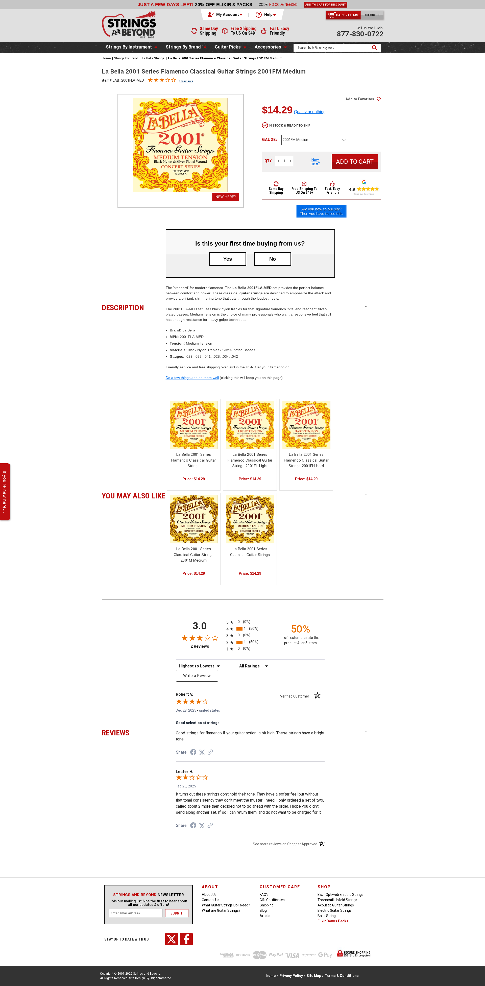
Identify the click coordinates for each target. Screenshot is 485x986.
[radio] (250, 622)
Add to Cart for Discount (325, 4)
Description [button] (134, 307)
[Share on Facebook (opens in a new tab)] (193, 753)
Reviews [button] (134, 732)
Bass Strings (327, 916)
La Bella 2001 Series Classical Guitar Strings (250, 552)
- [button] (366, 306)
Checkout (372, 15)
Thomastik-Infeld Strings (337, 900)
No (272, 259)
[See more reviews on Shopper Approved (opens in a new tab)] (210, 753)
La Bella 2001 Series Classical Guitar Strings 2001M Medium (194, 555)
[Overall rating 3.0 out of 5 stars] (162, 81)
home (271, 976)
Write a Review (197, 675)
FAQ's (264, 895)
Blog (263, 910)
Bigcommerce (161, 978)
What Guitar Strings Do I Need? (226, 905)
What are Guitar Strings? (221, 910)
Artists (265, 916)
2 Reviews (186, 81)
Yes (227, 259)
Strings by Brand (183, 47)
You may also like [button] (134, 495)
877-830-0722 (360, 34)
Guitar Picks (228, 47)
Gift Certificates (272, 900)
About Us (209, 895)
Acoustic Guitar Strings (336, 905)
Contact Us (210, 900)
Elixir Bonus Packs (333, 921)
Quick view (194, 425)
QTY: (268, 160)
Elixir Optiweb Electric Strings (340, 895)
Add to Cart (250, 429)
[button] (225, 14)
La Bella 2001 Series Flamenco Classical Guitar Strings (193, 460)
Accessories (268, 47)
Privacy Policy (291, 976)
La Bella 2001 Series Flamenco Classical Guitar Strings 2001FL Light (250, 460)
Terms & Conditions (342, 976)
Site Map (313, 976)
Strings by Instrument (129, 47)
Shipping (267, 905)
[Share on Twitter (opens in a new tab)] (202, 752)
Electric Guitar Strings (335, 910)
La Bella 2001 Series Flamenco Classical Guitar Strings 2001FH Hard (306, 460)
